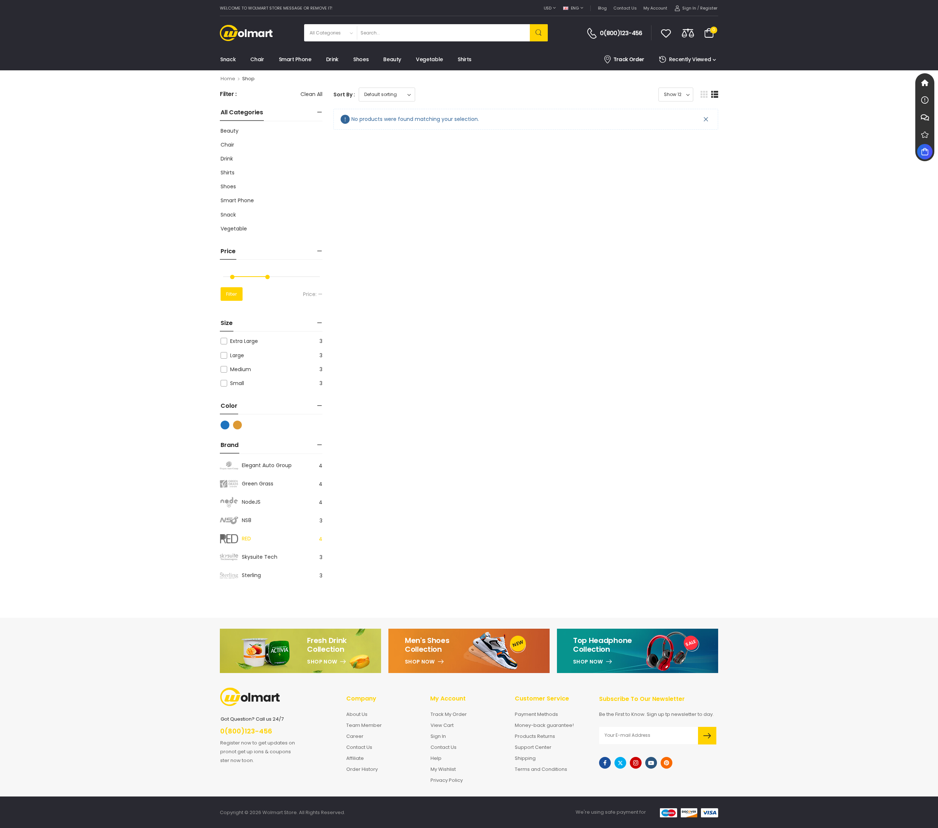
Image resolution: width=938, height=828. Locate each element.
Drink (332, 59)
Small (237, 383)
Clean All (311, 94)
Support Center (533, 747)
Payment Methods (536, 714)
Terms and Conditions (541, 769)
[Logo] (246, 33)
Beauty (392, 59)
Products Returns (535, 736)
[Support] (925, 117)
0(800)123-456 (621, 33)
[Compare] (688, 33)
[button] (704, 94)
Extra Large (244, 341)
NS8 (246, 520)
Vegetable (429, 59)
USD (547, 8)
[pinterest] (666, 763)
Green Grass (257, 483)
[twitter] (620, 763)
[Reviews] (925, 134)
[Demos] (925, 82)
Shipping (525, 758)
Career (354, 736)
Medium (240, 369)
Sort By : (344, 94)
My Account (655, 8)
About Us (357, 714)
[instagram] (636, 763)
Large (237, 355)
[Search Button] (539, 32)
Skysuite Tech (259, 557)
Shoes (361, 59)
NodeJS (251, 502)
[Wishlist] (666, 33)
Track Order (628, 59)
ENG (575, 8)
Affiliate (355, 758)
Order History (362, 769)
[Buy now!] (925, 151)
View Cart (442, 725)
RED (246, 538)
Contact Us (625, 8)
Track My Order (449, 714)
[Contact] (593, 33)
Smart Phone (295, 59)
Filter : (228, 94)
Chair (257, 59)
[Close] (706, 119)
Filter (231, 294)
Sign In (438, 736)
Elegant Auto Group (267, 465)
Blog (602, 8)
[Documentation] (925, 100)
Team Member (364, 725)
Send (707, 735)
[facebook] (605, 763)
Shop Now (322, 661)
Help (436, 758)
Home (228, 78)
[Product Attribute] (224, 425)
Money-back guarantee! (544, 725)
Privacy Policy (447, 780)
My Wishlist (443, 769)
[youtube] (651, 763)
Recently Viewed (690, 59)
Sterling (251, 575)
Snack (228, 59)
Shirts (465, 59)
